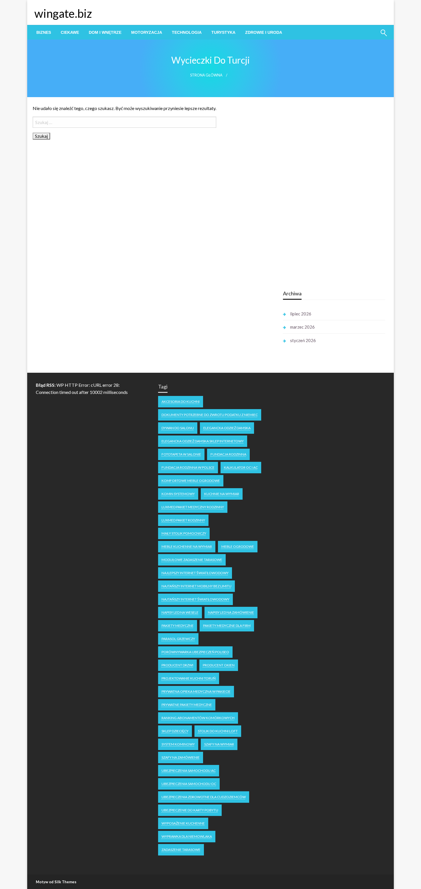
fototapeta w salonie (181, 454)
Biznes (43, 32)
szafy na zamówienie (181, 757)
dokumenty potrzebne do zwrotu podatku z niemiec (210, 415)
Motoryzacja (146, 32)
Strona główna (206, 75)
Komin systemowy (178, 494)
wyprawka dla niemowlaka (187, 836)
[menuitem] (44, 32)
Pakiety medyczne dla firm (227, 625)
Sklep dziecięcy (175, 731)
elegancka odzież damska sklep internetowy (203, 441)
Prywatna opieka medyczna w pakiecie (196, 691)
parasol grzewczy (178, 639)
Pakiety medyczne (178, 625)
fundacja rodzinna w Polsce (188, 467)
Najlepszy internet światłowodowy (195, 573)
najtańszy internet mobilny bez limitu (196, 586)
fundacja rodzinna (228, 454)
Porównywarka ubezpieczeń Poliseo (195, 652)
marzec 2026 (302, 326)
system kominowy (178, 744)
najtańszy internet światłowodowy (195, 599)
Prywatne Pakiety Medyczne (187, 704)
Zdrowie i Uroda (263, 32)
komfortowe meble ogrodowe (191, 480)
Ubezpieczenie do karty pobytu (190, 810)
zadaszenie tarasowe (181, 849)
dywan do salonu (178, 428)
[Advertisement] (326, 194)
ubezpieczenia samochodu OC (189, 784)
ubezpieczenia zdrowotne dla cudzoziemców (204, 797)
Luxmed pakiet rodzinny (183, 520)
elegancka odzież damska (227, 428)
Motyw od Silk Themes (56, 882)
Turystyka (223, 32)
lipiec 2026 (300, 313)
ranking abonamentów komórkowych (198, 718)
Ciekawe (70, 32)
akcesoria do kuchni (181, 401)
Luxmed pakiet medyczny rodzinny (193, 507)
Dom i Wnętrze (105, 32)
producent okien (219, 665)
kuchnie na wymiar (221, 494)
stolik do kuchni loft (218, 731)
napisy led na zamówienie (231, 612)
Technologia (187, 32)
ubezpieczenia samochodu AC (189, 770)
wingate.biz (63, 13)
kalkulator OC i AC (241, 467)
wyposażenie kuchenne (183, 823)
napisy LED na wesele (180, 612)
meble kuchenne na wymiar (187, 546)
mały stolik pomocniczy (184, 533)
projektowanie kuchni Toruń (189, 678)
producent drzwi (177, 665)
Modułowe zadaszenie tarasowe (192, 560)
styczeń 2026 (303, 340)
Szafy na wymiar (219, 744)
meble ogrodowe (237, 546)
